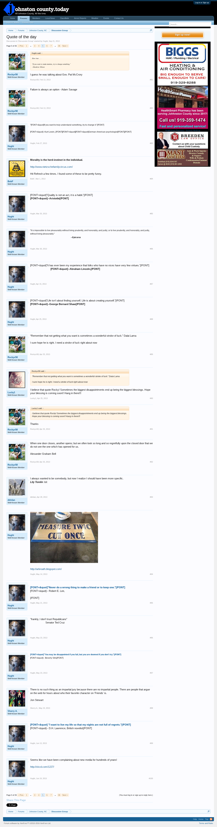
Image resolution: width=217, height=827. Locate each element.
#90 (151, 398)
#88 (151, 319)
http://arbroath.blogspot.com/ (46, 569)
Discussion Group (25, 41)
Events (106, 18)
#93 (151, 497)
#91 (151, 429)
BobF (10, 181)
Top (206, 819)
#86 (151, 249)
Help (195, 819)
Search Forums (12, 23)
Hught (45, 41)
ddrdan (11, 500)
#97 (151, 673)
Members (36, 18)
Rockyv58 (13, 74)
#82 (151, 108)
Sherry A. (12, 711)
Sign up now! (182, 34)
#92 (151, 462)
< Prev (21, 46)
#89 (151, 354)
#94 (151, 574)
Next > (65, 46)
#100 (151, 778)
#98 (151, 708)
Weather (94, 18)
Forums (23, 18)
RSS (211, 819)
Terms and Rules (206, 823)
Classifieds (64, 18)
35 (59, 46)
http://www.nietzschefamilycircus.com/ (51, 167)
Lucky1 (11, 392)
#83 (151, 143)
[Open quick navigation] (151, 30)
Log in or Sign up (202, 3)
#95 (151, 603)
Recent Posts (28, 23)
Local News (50, 18)
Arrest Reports (80, 18)
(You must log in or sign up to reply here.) (136, 795)
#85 (151, 214)
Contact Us (119, 18)
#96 (151, 638)
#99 (151, 743)
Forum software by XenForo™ (27, 823)
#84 (151, 179)
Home (12, 18)
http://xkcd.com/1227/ (42, 766)
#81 (151, 80)
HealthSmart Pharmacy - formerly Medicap (182, 130)
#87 (151, 284)
